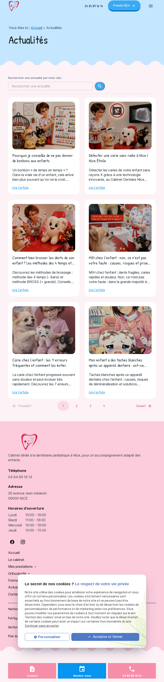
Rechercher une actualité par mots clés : (35, 77)
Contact (14, 594)
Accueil (36, 28)
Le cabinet (16, 560)
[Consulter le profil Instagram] (23, 542)
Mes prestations (20, 566)
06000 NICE (28, 495)
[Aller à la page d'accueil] (14, 6)
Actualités (15, 587)
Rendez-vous (82, 675)
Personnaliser (49, 637)
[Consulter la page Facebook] (12, 542)
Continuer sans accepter (42, 625)
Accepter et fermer (107, 637)
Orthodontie (17, 573)
